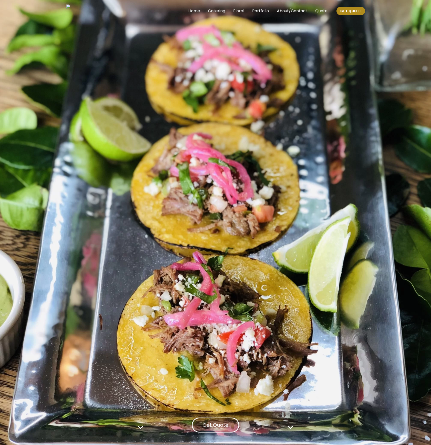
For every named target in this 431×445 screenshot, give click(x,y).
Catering (216, 11)
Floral (238, 11)
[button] (350, 11)
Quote (321, 11)
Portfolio (260, 11)
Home (194, 11)
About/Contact (292, 11)
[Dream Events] (97, 10)
